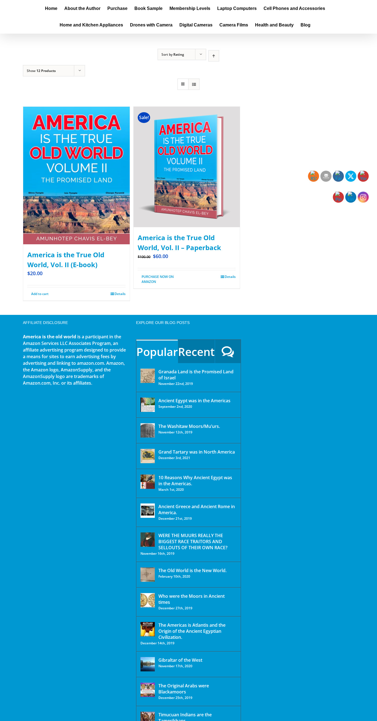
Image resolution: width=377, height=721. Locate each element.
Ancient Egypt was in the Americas (194, 401)
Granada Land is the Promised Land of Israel (195, 375)
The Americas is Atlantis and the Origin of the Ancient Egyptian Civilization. (191, 631)
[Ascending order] (213, 55)
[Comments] (228, 351)
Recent (196, 351)
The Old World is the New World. (192, 570)
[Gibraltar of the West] (147, 664)
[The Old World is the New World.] (147, 574)
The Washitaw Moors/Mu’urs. (189, 426)
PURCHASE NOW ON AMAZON (158, 279)
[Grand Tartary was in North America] (147, 456)
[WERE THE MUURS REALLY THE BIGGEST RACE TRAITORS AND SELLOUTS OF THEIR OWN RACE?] (147, 539)
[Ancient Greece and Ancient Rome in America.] (147, 510)
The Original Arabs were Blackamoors (183, 689)
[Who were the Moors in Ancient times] (147, 600)
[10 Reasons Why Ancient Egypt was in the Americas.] (147, 482)
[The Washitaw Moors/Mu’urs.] (147, 430)
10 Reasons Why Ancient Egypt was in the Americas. (195, 481)
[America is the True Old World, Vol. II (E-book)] (76, 175)
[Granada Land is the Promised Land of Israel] (147, 376)
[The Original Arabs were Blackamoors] (147, 690)
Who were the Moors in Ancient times (191, 599)
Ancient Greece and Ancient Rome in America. (196, 509)
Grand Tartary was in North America (196, 452)
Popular (157, 351)
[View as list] (194, 84)
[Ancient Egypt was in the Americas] (147, 405)
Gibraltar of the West (180, 660)
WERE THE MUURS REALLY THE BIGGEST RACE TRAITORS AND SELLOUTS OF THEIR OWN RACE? (192, 541)
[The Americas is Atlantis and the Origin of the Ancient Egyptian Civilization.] (147, 629)
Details (120, 293)
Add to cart (40, 293)
